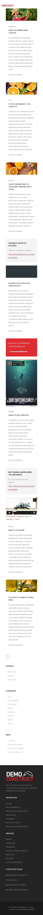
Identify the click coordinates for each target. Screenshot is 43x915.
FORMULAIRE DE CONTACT (17, 885)
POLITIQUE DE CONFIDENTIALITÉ (17, 826)
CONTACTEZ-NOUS (12, 823)
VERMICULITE (10, 843)
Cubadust (9, 519)
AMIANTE (9, 839)
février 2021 (12, 672)
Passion (11, 180)
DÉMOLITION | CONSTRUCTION (16, 811)
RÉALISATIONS (11, 815)
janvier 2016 (12, 679)
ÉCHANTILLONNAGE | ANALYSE (16, 851)
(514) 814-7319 (12, 880)
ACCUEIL (9, 803)
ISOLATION (9, 858)
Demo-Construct (20, 907)
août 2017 (11, 676)
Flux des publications (15, 744)
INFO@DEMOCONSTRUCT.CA (18, 875)
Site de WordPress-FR (15, 752)
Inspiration (12, 26)
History (10, 708)
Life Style (11, 716)
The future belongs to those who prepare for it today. (20, 187)
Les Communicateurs (26, 909)
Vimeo (17, 519)
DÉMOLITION (10, 855)
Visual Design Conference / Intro (17, 516)
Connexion (11, 741)
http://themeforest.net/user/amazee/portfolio (21, 256)
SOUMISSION (10, 819)
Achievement (12, 704)
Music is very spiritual (19, 415)
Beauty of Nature (16, 530)
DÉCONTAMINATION (13, 807)
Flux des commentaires (16, 748)
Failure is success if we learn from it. (19, 284)
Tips (10, 100)
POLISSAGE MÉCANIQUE (14, 862)
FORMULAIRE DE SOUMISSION (18, 890)
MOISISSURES (10, 847)
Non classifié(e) (13, 700)
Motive (11, 526)
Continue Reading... (16, 75)
